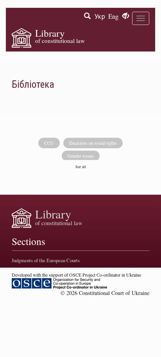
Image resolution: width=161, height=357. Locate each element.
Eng (113, 16)
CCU (49, 143)
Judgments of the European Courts (46, 260)
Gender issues (81, 156)
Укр (100, 16)
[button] (125, 16)
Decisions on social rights (93, 143)
